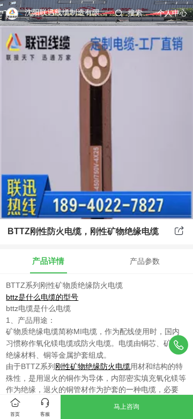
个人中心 (172, 13)
